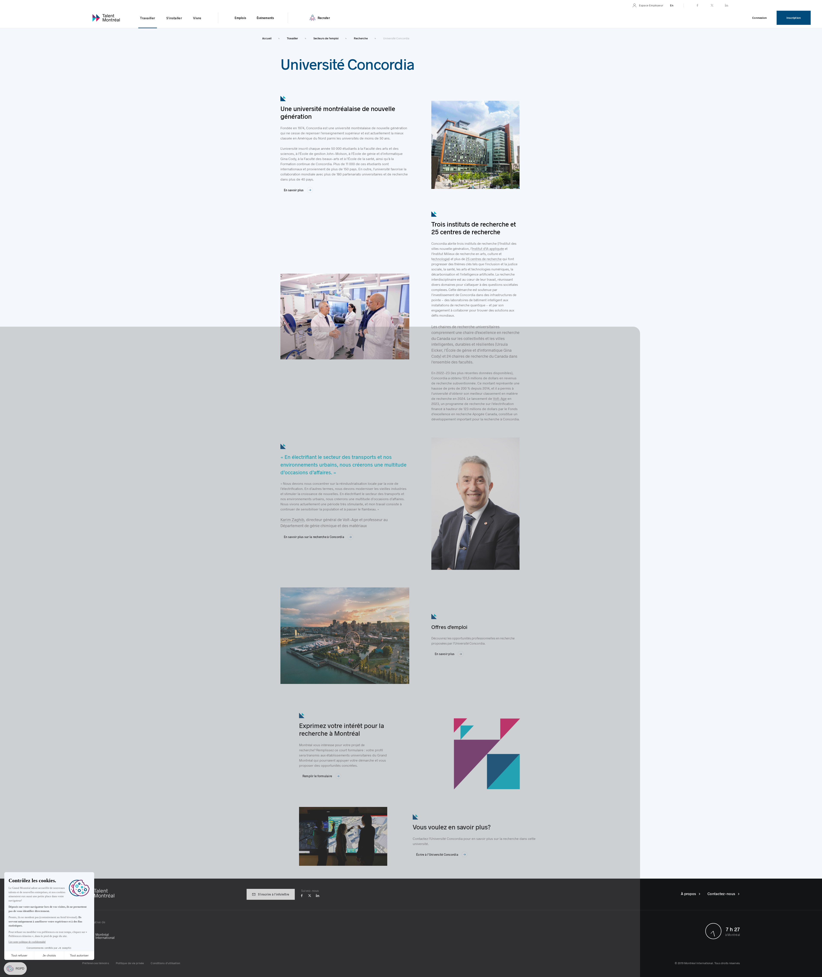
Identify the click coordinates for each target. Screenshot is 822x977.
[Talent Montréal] (98, 893)
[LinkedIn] (318, 895)
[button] (95, 963)
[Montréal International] (246, 933)
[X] (310, 895)
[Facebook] (302, 895)
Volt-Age (500, 398)
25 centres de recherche (484, 259)
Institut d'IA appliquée (488, 248)
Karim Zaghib (292, 519)
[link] (648, 5)
